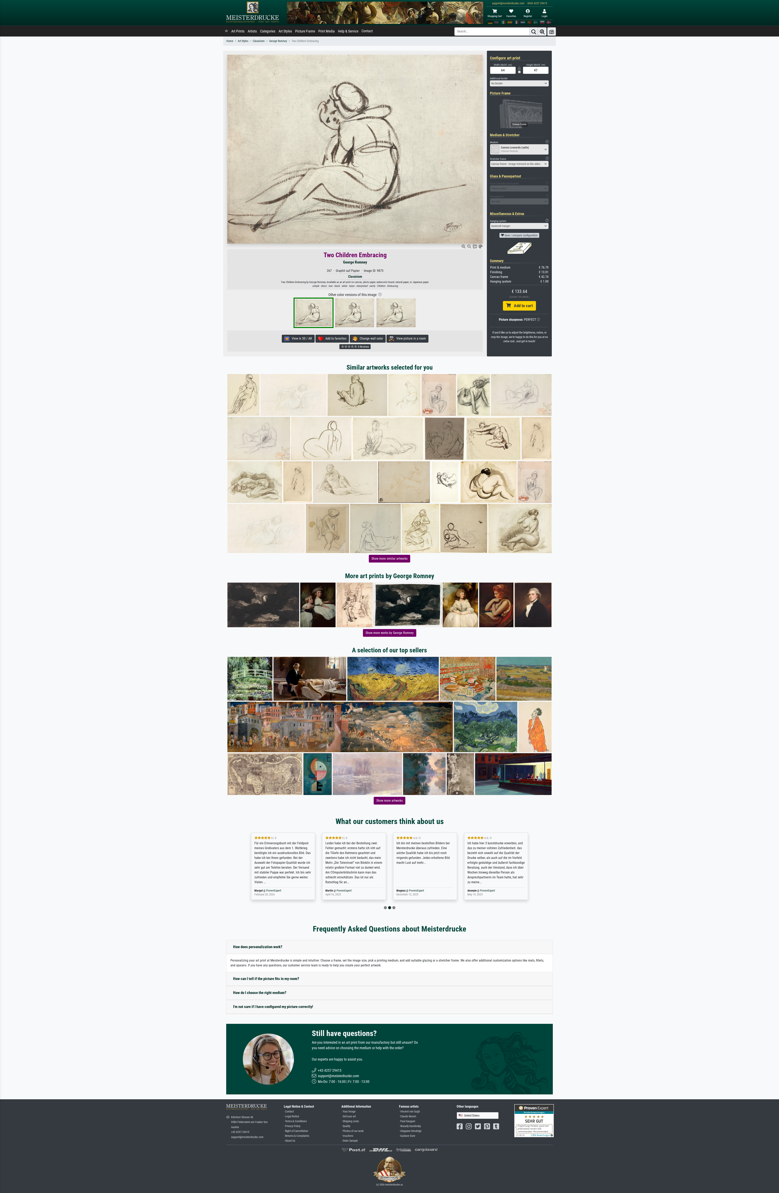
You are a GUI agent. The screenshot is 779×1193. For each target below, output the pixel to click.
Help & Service (348, 31)
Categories (267, 31)
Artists (252, 31)
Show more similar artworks (389, 558)
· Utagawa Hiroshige (410, 1131)
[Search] (533, 31)
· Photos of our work (352, 1131)
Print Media (326, 31)
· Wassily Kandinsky (410, 1126)
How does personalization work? (257, 947)
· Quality (345, 1126)
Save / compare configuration (521, 235)
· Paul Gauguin (407, 1121)
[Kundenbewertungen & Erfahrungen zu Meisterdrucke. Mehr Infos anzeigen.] (534, 1120)
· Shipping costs (350, 1121)
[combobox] (519, 83)
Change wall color (370, 338)
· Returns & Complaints (296, 1136)
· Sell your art (348, 1116)
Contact (367, 31)
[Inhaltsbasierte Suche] (542, 31)
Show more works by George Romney (390, 633)
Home (229, 41)
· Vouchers (347, 1136)
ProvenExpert (274, 890)
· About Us (289, 1140)
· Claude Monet (407, 1116)
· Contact (289, 1111)
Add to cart (522, 305)
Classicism (259, 41)
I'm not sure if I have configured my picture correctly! (273, 1006)
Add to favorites (334, 338)
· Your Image (348, 1111)
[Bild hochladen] (551, 31)
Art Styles (285, 31)
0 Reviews (363, 346)
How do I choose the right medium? (259, 992)
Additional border (499, 78)
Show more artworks (389, 801)
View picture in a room (410, 338)
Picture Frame (305, 31)
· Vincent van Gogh (409, 1111)
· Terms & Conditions (295, 1121)
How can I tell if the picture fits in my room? (266, 978)
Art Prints (237, 31)
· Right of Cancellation (296, 1131)
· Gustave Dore (407, 1136)
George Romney (278, 41)
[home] (226, 31)
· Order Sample (349, 1140)
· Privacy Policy (292, 1126)
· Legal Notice (291, 1116)
